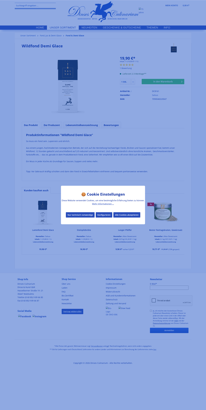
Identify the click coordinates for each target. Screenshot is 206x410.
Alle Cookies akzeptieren (127, 214)
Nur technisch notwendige (80, 214)
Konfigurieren (104, 214)
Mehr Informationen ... (103, 203)
